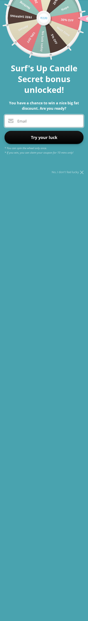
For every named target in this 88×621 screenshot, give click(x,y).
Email (22, 121)
